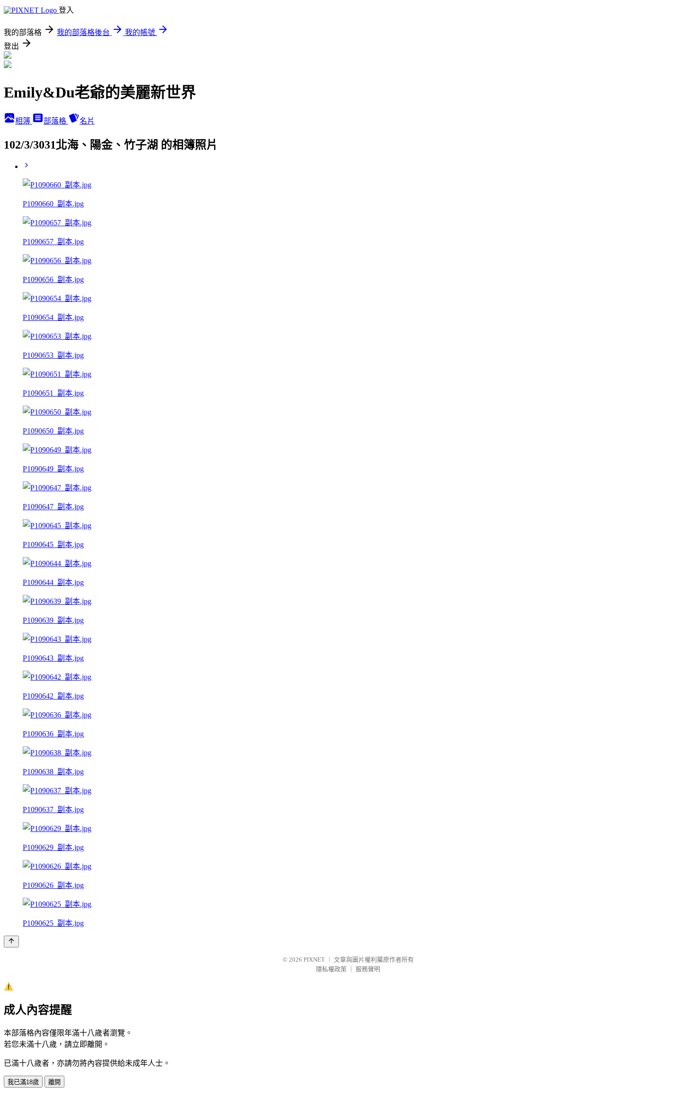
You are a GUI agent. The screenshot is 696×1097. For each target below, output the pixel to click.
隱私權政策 (331, 969)
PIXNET (314, 959)
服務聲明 (368, 969)
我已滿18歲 (23, 1082)
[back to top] (11, 941)
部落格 (56, 121)
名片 (87, 121)
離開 (54, 1082)
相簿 (23, 121)
